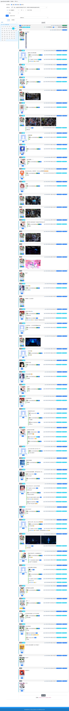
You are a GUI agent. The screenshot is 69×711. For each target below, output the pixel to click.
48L (12, 38)
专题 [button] (16, 1)
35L (9, 34)
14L (11, 28)
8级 (40, 497)
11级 (22, 368)
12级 (22, 154)
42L (12, 36)
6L (9, 26)
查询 (7, 15)
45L (5, 38)
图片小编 (21, 87)
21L (9, 30)
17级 (53, 27)
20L (7, 30)
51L (4, 40)
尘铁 (31, 580)
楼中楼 (22, 4)
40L (7, 36)
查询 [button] (12, 1)
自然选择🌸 (32, 438)
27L (7, 32)
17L (2, 30)
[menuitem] (8, 20)
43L (14, 36)
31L (2, 34)
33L (7, 34)
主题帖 (13, 4)
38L (2, 36)
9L (15, 26)
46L (7, 38)
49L (14, 38)
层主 (38, 59)
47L (9, 38)
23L (14, 30)
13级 (22, 74)
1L (2, 26)
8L (13, 26)
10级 (32, 127)
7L (11, 26)
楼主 (21, 39)
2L (3, 26)
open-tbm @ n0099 (5, 1)
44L (2, 38)
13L (9, 28)
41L (9, 36)
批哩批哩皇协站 (60, 27)
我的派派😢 (33, 61)
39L (5, 36)
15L (13, 28)
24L (16, 30)
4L (5, 26)
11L (4, 28)
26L (5, 32)
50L (2, 40)
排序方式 (8, 7)
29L (12, 32)
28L (9, 32)
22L (11, 30)
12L (6, 28)
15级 (39, 422)
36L (12, 34)
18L (4, 30)
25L (2, 32)
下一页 (43, 695)
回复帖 (18, 4)
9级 (22, 466)
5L (7, 26)
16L (15, 28)
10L (2, 28)
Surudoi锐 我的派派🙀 (49, 27)
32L (4, 34)
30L (14, 32)
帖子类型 (8, 4)
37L (14, 34)
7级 (23, 59)
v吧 (20, 25)
